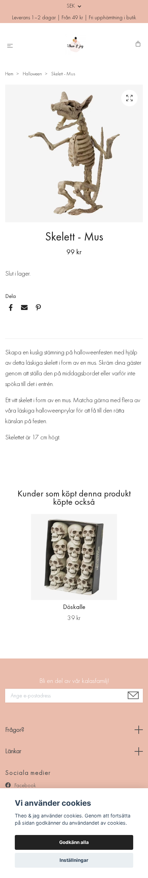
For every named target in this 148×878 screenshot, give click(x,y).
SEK (71, 5)
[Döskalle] (74, 557)
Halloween (32, 74)
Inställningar (74, 860)
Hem (9, 74)
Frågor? (14, 729)
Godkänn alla (74, 842)
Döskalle (74, 606)
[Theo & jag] (75, 44)
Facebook (24, 785)
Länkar (13, 751)
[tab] (13, 333)
